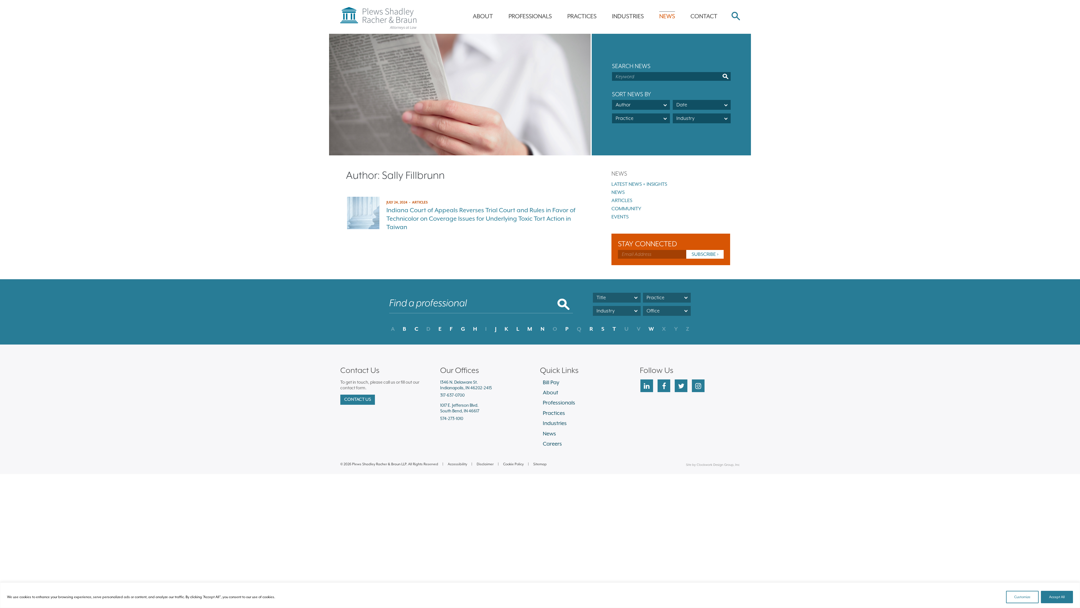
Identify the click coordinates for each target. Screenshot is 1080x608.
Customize (1022, 597)
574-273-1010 (451, 418)
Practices (582, 16)
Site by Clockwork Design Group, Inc (713, 465)
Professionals (530, 16)
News (667, 16)
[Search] (736, 17)
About (483, 16)
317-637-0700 (452, 395)
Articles (621, 200)
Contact (703, 16)
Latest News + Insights (639, 184)
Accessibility (457, 464)
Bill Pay (551, 382)
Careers (552, 444)
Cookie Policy (513, 464)
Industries (628, 16)
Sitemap (540, 464)
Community (626, 208)
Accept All (1057, 597)
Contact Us (357, 399)
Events (620, 217)
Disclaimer (485, 464)
